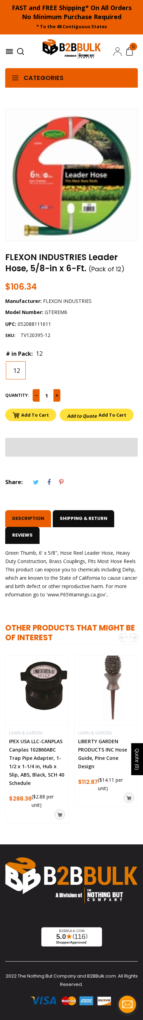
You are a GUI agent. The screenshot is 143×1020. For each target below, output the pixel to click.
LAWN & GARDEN (26, 733)
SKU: (10, 335)
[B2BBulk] (72, 51)
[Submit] (59, 814)
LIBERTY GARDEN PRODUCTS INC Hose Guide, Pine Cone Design (102, 754)
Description (28, 518)
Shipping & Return (83, 518)
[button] (71, 447)
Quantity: (17, 395)
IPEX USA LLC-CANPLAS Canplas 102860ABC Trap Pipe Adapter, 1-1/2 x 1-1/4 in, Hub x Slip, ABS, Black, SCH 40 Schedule (36, 762)
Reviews (22, 535)
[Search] (21, 51)
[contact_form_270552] (127, 1004)
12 (15, 370)
